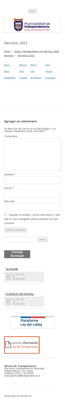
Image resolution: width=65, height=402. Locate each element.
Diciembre (50, 77)
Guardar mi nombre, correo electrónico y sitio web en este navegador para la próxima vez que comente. (32, 219)
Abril (47, 64)
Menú (32, 11)
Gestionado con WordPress (17, 395)
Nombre (10, 174)
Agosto (48, 71)
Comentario (11, 136)
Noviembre (36, 77)
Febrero (23, 64)
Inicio (7, 51)
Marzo (34, 64)
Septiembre (10, 77)
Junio (21, 71)
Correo (9, 188)
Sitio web (9, 201)
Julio (33, 71)
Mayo (7, 71)
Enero (7, 64)
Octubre (23, 77)
